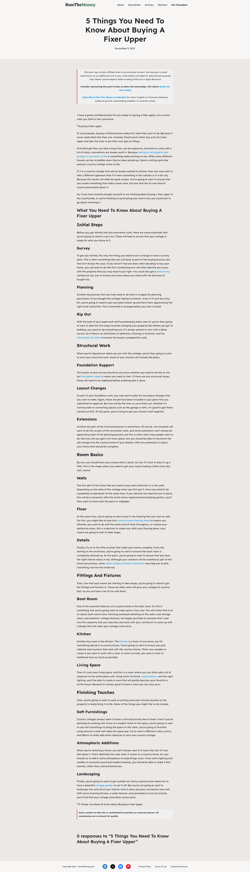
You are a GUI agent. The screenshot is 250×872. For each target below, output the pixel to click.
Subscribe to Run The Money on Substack (104, 97)
